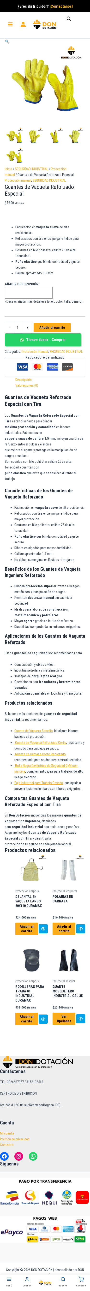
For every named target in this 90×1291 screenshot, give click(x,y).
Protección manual (18, 180)
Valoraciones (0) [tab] (26, 385)
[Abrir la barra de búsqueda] (68, 19)
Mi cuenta (7, 1133)
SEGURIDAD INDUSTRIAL (31, 169)
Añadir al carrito (52, 327)
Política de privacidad (15, 1139)
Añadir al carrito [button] (27, 928)
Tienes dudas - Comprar (45, 339)
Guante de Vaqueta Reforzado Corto (40, 742)
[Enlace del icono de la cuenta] (23, 24)
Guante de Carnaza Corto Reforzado (40, 754)
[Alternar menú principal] (10, 24)
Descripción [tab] (23, 380)
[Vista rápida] (43, 928)
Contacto (7, 1145)
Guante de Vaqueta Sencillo (33, 731)
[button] (7, 41)
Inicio (8, 169)
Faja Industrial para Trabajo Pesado (38, 783)
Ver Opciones (64, 1018)
